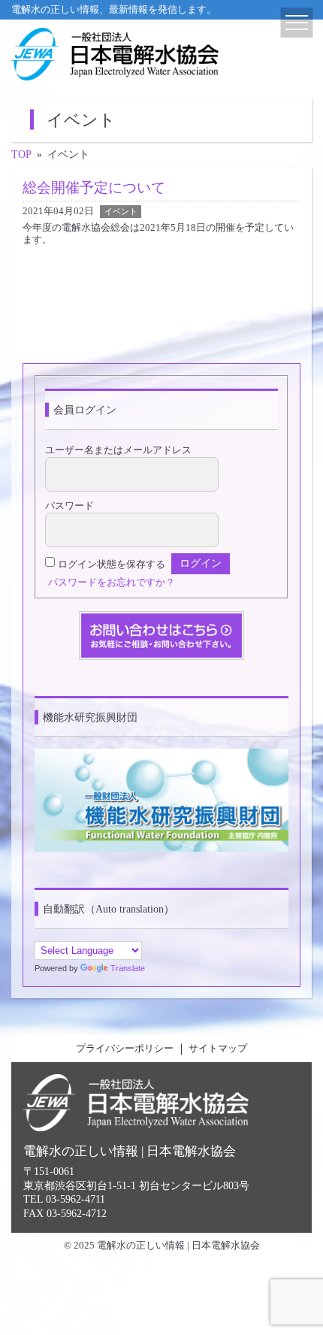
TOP (21, 154)
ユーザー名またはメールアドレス (118, 450)
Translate (127, 968)
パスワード (69, 506)
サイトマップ (218, 1048)
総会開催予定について (94, 187)
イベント (120, 211)
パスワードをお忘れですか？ (111, 582)
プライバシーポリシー (125, 1048)
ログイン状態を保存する (111, 564)
